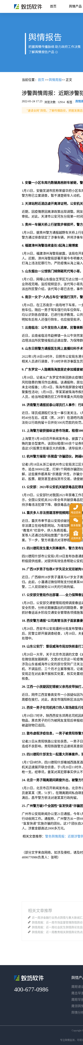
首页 (53, 6)
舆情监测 (70, 1040)
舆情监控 (28, 6)
